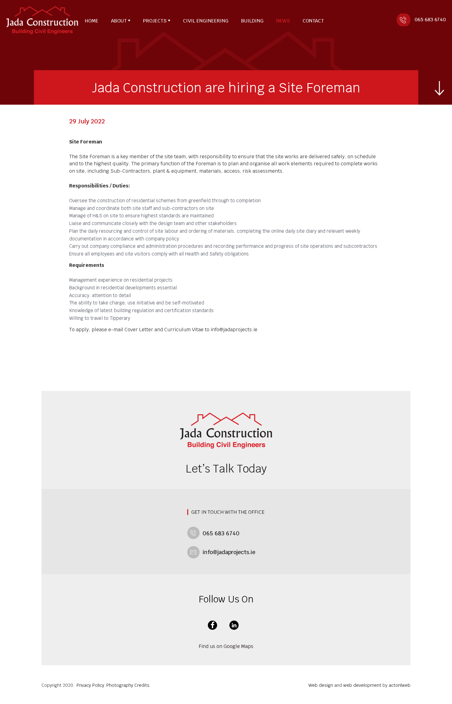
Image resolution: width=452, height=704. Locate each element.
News (283, 21)
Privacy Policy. (91, 685)
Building (252, 21)
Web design (320, 685)
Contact (313, 21)
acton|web (399, 685)
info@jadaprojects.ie (229, 552)
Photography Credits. (128, 685)
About (119, 21)
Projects (155, 21)
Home (91, 21)
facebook (212, 625)
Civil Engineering (205, 21)
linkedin (234, 625)
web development (362, 685)
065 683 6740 (430, 19)
